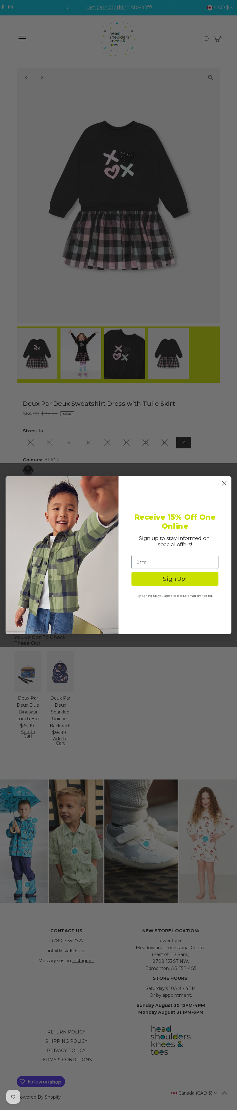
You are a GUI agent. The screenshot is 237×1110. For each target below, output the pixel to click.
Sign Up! (175, 578)
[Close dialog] (224, 483)
